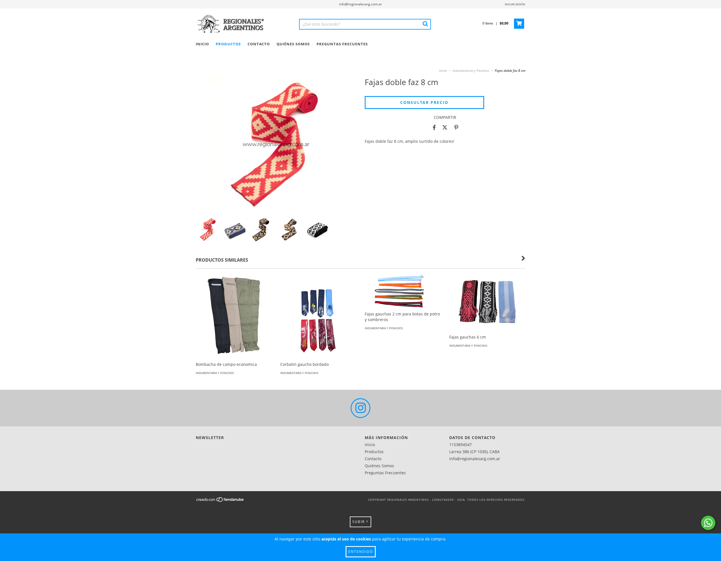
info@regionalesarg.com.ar (360, 4)
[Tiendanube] (220, 501)
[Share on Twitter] (444, 127)
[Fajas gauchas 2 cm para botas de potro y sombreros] (403, 291)
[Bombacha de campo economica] (234, 324)
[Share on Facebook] (434, 127)
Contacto (259, 43)
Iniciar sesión (515, 4)
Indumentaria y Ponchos (471, 70)
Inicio (202, 43)
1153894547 (460, 444)
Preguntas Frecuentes (342, 43)
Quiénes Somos (293, 43)
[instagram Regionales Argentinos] (360, 408)
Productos (228, 43)
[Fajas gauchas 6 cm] (487, 302)
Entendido (360, 551)
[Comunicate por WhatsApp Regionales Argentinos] (708, 523)
